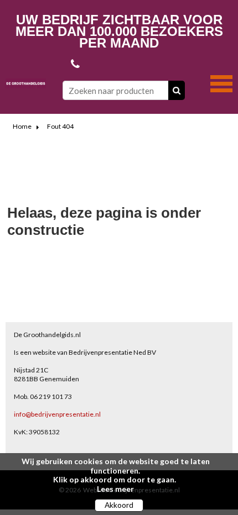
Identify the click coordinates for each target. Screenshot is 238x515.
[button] (221, 82)
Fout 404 (60, 126)
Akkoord (119, 505)
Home (22, 126)
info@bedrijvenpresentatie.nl (57, 414)
